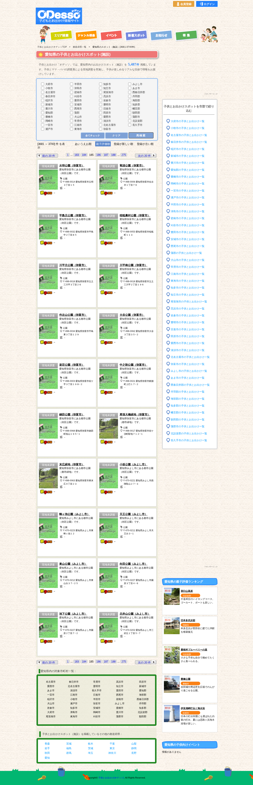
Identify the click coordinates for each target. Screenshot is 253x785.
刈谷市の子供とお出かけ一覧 (187, 225)
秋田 (47, 752)
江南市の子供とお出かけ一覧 (187, 273)
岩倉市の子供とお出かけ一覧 (187, 315)
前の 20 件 (48, 155)
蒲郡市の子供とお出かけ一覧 (187, 426)
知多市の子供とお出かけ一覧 (187, 287)
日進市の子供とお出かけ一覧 (187, 329)
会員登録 (186, 4)
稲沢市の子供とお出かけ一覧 (187, 149)
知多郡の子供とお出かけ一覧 (187, 405)
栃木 (90, 743)
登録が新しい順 (123, 143)
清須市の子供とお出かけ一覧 (187, 350)
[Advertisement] (151, 16)
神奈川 (112, 752)
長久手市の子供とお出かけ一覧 (189, 440)
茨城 (90, 748)
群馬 (68, 752)
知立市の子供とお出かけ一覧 (187, 294)
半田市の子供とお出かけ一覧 (187, 204)
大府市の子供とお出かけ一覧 (187, 121)
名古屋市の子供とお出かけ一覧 (189, 135)
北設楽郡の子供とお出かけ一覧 (189, 433)
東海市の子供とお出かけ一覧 (187, 280)
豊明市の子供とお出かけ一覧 (187, 322)
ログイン (209, 4)
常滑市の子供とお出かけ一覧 (187, 267)
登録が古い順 (145, 143)
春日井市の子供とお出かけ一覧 (189, 142)
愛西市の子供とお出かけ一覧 (187, 343)
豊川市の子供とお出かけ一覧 (187, 162)
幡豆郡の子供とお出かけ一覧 (187, 412)
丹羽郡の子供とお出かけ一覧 (187, 391)
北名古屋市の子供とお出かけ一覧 (190, 357)
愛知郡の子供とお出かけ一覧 (187, 169)
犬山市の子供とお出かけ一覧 (187, 259)
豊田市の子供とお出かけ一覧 (187, 232)
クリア (116, 135)
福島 (68, 748)
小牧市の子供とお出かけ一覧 (187, 128)
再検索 (141, 135)
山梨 (134, 743)
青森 (47, 743)
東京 (112, 748)
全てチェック (92, 135)
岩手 (47, 748)
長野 (134, 752)
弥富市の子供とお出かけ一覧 (187, 364)
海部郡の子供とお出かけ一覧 (187, 398)
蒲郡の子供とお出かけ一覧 (186, 253)
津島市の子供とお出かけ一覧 (187, 211)
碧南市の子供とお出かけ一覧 (187, 218)
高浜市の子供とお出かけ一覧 (187, 308)
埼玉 (90, 752)
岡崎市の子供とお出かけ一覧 (187, 183)
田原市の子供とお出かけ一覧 (187, 336)
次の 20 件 (144, 155)
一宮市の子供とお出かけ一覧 (187, 190)
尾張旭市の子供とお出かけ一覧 (189, 301)
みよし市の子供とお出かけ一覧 (189, 371)
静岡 (134, 748)
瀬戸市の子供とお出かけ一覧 (187, 197)
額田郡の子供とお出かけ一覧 (187, 419)
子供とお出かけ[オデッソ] (111, 777)
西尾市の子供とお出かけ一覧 (187, 246)
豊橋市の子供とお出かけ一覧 (187, 176)
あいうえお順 (83, 143)
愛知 (47, 757)
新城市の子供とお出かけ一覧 (187, 156)
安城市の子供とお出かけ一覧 (187, 239)
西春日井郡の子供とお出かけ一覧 (190, 385)
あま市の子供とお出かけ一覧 (187, 377)
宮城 (68, 743)
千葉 (112, 743)
